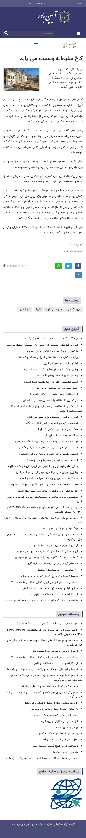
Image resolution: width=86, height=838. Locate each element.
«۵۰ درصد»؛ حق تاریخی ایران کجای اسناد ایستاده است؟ (44, 582)
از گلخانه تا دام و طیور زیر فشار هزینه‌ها (54, 394)
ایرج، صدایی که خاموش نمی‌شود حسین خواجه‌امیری (47, 551)
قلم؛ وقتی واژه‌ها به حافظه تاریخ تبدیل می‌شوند (49, 686)
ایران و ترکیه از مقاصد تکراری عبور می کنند (52, 417)
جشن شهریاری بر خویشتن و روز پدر (57, 388)
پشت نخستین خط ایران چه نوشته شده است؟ (51, 382)
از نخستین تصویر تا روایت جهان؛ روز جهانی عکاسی (48, 448)
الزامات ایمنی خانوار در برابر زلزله (59, 721)
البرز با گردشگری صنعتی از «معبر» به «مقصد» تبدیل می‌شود (42, 345)
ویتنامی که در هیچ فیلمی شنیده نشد (55, 746)
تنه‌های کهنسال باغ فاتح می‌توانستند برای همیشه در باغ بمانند (41, 669)
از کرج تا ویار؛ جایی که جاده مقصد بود (55, 545)
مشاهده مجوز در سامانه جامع (59, 771)
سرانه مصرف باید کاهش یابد (61, 435)
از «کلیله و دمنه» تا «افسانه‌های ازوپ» (54, 595)
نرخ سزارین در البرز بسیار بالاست (58, 529)
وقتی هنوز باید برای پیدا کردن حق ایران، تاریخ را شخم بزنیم (43, 466)
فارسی (78, 3)
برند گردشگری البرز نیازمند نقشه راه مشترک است (49, 339)
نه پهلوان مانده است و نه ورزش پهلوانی (54, 709)
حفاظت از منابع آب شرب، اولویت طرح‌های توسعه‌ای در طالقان (42, 601)
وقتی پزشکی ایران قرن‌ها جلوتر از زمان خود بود (51, 370)
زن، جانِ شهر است (67, 727)
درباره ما (30, 3)
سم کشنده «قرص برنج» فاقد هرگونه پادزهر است (49, 479)
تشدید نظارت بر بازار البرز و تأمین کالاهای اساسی (48, 454)
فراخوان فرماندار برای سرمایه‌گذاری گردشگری (52, 564)
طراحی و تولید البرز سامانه (43, 832)
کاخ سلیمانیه (54, 309)
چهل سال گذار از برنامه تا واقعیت (58, 740)
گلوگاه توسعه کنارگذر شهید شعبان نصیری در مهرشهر (46, 558)
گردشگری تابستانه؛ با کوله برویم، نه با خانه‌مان (50, 400)
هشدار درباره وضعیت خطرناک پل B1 (57, 429)
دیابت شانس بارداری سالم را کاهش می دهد (51, 703)
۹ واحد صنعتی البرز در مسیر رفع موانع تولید (52, 460)
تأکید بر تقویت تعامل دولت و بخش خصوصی (51, 351)
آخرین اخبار (71, 329)
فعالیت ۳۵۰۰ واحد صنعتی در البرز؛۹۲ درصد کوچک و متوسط (43, 485)
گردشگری (24, 309)
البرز (38, 309)
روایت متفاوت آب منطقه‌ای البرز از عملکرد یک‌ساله (48, 357)
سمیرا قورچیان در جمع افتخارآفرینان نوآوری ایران (49, 576)
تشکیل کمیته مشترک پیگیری (60, 363)
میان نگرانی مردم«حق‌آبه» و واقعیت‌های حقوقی (50, 588)
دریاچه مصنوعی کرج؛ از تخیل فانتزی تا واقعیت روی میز (45, 442)
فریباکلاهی (73, 309)
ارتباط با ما (41, 3)
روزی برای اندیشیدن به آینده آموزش (57, 734)
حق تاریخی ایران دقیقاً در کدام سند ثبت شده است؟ (47, 491)
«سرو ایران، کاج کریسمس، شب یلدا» (56, 715)
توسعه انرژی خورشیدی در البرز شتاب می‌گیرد (51, 423)
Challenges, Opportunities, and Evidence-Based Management (41, 758)
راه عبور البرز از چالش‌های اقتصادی (57, 376)
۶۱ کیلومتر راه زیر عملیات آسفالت (57, 570)
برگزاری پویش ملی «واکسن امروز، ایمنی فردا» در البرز (47, 472)
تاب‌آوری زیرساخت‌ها (65, 752)
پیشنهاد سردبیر (68, 614)
